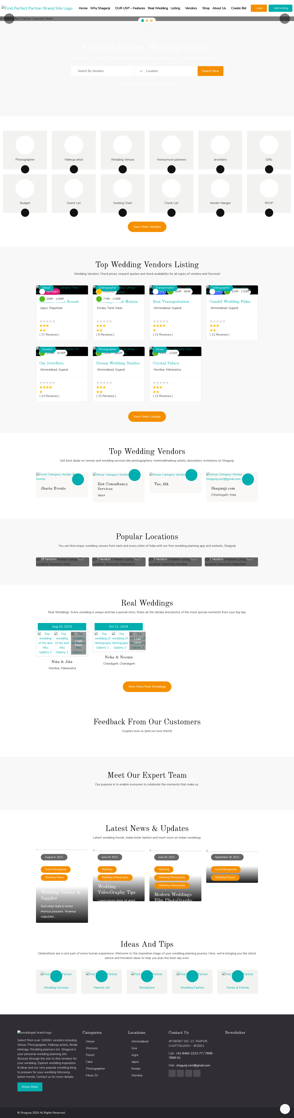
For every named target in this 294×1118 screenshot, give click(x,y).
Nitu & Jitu (61, 662)
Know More (30, 1087)
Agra (134, 1055)
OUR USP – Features (130, 8)
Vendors (191, 8)
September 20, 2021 (227, 857)
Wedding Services (56, 988)
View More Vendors (147, 227)
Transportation (165, 288)
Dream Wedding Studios (118, 363)
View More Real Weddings (147, 686)
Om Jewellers (51, 363)
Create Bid (238, 8)
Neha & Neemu (119, 657)
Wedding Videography (115, 877)
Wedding (107, 869)
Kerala (135, 1068)
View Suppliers (62, 477)
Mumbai (136, 1075)
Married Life (101, 988)
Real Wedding (158, 8)
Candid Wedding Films (230, 302)
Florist (90, 1055)
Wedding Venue (54, 877)
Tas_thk (161, 484)
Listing (175, 8)
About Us (219, 8)
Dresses (92, 1048)
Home (83, 8)
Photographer (107, 349)
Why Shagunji (100, 8)
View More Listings (147, 416)
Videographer (107, 288)
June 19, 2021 (110, 857)
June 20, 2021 (166, 857)
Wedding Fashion (192, 988)
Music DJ (92, 1075)
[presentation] (9, 18)
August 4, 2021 (54, 857)
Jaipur (135, 1062)
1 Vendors (177, 559)
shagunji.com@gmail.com (193, 1065)
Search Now (210, 71)
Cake (89, 1062)
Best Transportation (171, 302)
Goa (134, 1048)
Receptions (147, 988)
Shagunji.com (223, 489)
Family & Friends (237, 988)
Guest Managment (55, 869)
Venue (46, 288)
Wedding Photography (171, 877)
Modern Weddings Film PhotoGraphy (173, 897)
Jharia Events (53, 489)
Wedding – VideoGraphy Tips (117, 889)
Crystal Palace (166, 363)
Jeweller (47, 349)
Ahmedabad (139, 1041)
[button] (259, 8)
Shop (206, 8)
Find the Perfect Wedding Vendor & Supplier (61, 892)
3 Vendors (64, 559)
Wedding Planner (225, 877)
